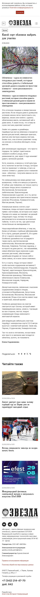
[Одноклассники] (21, 354)
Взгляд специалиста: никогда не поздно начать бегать (20, 449)
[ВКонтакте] (19, 354)
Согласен (20, 12)
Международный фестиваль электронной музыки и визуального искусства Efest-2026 (18, 494)
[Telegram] (24, 354)
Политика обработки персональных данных (18, 565)
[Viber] (30, 354)
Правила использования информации (15, 560)
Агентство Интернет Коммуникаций (15, 594)
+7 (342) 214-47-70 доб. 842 (13, 582)
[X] (27, 354)
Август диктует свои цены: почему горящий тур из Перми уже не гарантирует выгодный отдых (17, 405)
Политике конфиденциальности (21, 8)
